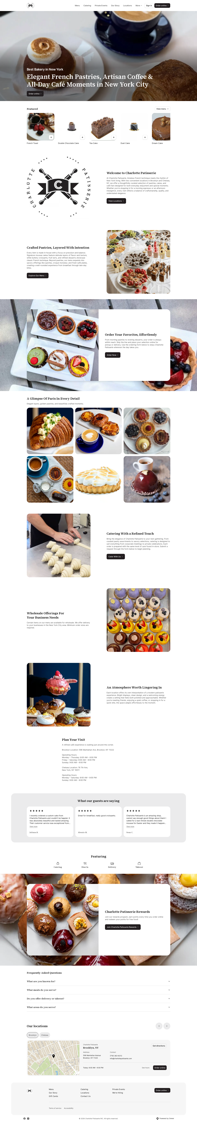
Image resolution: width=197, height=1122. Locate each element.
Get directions (159, 1046)
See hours (145, 1068)
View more (33, 826)
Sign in (149, 5)
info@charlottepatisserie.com (121, 1058)
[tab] (32, 1035)
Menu (77, 5)
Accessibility (68, 1108)
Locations (127, 5)
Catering (87, 5)
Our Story (115, 5)
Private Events (101, 5)
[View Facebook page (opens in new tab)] (24, 1118)
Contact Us (86, 1096)
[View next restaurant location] (166, 1026)
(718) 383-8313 (116, 1056)
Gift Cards (53, 1096)
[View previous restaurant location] (159, 1026)
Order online (159, 1068)
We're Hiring (117, 1093)
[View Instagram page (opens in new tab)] (28, 1118)
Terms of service (55, 1108)
